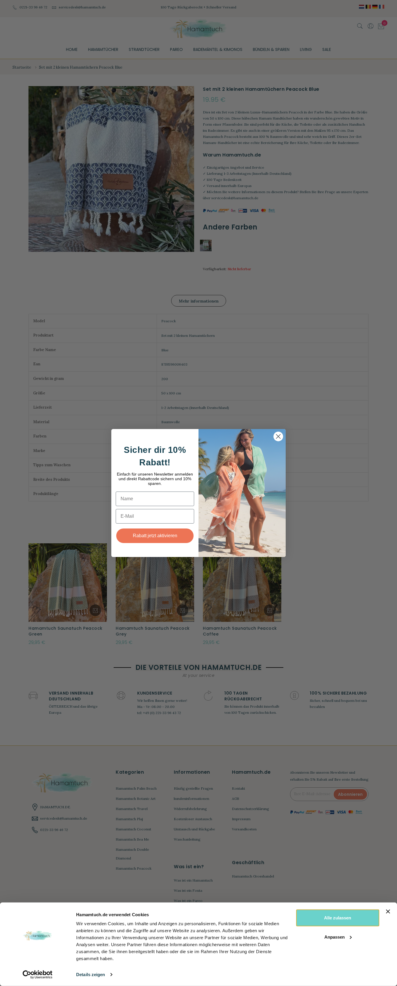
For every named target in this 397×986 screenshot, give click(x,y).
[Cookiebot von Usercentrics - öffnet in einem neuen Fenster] (37, 974)
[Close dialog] (278, 436)
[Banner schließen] (388, 912)
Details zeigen (90, 974)
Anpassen (334, 936)
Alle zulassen (337, 917)
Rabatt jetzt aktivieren (155, 535)
